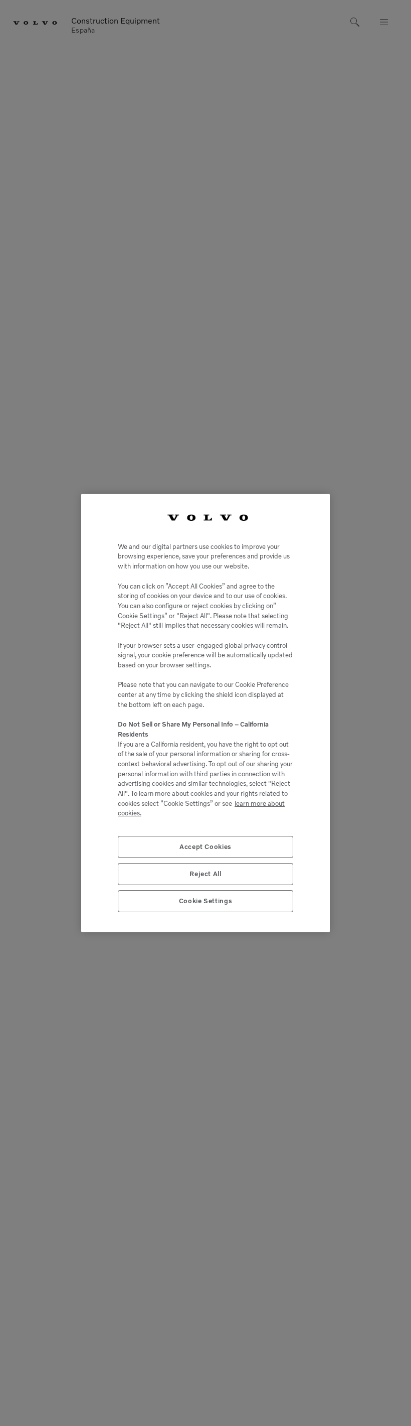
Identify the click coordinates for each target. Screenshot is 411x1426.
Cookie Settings (206, 901)
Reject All (205, 874)
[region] (205, 713)
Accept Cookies (205, 846)
